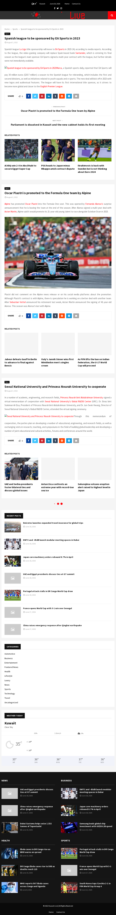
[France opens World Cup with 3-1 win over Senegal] (13, 612)
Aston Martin (11, 211)
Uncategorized (11, 702)
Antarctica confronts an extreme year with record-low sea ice (57, 487)
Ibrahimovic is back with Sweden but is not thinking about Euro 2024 (92, 169)
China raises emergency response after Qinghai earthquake (52, 625)
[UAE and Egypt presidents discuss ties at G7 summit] (13, 578)
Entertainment (11, 662)
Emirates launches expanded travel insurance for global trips (53, 523)
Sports (7, 34)
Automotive (10, 653)
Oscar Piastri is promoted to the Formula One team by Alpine (58, 110)
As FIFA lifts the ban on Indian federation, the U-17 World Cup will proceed (93, 362)
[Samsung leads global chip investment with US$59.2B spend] (69, 827)
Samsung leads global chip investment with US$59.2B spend (96, 825)
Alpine (7, 203)
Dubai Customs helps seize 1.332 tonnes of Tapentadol (36, 825)
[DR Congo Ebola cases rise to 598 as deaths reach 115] (10, 870)
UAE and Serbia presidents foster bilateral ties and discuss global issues (19, 487)
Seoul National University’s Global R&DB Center (68, 401)
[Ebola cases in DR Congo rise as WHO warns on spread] (10, 853)
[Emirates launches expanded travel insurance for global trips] (13, 527)
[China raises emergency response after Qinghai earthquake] (13, 629)
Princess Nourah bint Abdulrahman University (81, 397)
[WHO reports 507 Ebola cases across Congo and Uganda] (10, 887)
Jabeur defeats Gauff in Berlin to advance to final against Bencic (21, 362)
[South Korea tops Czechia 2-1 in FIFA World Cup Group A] (69, 887)
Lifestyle (8, 675)
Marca (59, 68)
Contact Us (76, 4)
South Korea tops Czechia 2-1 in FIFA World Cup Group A (95, 884)
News (7, 382)
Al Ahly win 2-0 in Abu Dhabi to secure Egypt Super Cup (20, 167)
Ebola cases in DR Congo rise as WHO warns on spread (35, 850)
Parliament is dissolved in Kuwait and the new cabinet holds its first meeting (58, 124)
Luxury (7, 680)
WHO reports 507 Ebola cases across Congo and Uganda (34, 884)
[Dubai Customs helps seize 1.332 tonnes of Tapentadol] (10, 827)
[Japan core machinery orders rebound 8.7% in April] (13, 561)
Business (9, 658)
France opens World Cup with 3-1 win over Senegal (47, 608)
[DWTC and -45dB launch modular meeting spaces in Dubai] (13, 544)
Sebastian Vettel (18, 302)
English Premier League (51, 86)
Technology (10, 693)
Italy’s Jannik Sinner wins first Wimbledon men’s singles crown (57, 362)
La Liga (22, 49)
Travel (7, 698)
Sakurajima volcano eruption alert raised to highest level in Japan (94, 487)
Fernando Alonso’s (94, 203)
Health (7, 671)
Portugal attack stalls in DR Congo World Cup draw (48, 591)
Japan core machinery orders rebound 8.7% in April (48, 557)
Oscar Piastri (31, 203)
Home (67, 4)
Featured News (11, 667)
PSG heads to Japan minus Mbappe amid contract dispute (58, 167)
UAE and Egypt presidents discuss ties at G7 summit (48, 574)
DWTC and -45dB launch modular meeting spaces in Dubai (51, 540)
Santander (80, 53)
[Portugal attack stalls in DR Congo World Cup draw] (13, 595)
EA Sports (59, 49)
